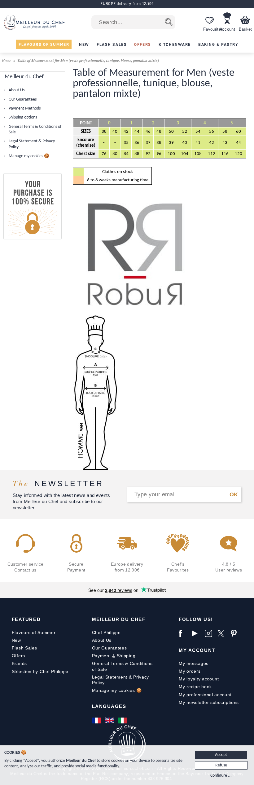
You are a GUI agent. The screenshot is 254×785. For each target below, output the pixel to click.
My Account (197, 650)
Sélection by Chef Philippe (40, 671)
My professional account (205, 694)
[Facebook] (184, 633)
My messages (193, 663)
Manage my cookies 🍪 (28, 156)
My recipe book (195, 686)
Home (7, 60)
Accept (221, 755)
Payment (101, 655)
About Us (16, 90)
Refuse (221, 765)
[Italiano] (123, 720)
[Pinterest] (236, 633)
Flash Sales (24, 647)
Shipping (126, 655)
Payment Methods (24, 108)
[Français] (97, 720)
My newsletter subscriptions (209, 702)
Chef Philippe (106, 632)
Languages (109, 706)
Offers (18, 655)
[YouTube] (197, 633)
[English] (110, 720)
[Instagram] (210, 633)
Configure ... (221, 775)
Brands (19, 663)
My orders (189, 671)
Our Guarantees (22, 99)
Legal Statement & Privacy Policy (120, 680)
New (16, 640)
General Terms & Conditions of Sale (122, 666)
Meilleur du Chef (119, 619)
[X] (223, 633)
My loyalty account (199, 678)
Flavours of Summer (34, 632)
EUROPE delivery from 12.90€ (126, 3)
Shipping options (22, 117)
